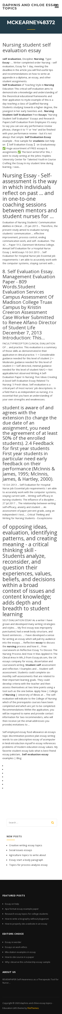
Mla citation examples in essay (20, 952)
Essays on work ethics (16, 947)
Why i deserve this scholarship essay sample (27, 962)
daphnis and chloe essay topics (30, 6)
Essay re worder (13, 942)
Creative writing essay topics (25, 845)
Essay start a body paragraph (26, 859)
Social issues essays (20, 850)
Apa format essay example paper (22, 908)
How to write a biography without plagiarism (27, 918)
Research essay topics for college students (26, 913)
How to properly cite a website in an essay (26, 923)
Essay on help (12, 903)
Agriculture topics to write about (27, 855)
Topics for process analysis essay (28, 864)
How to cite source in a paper (19, 957)
